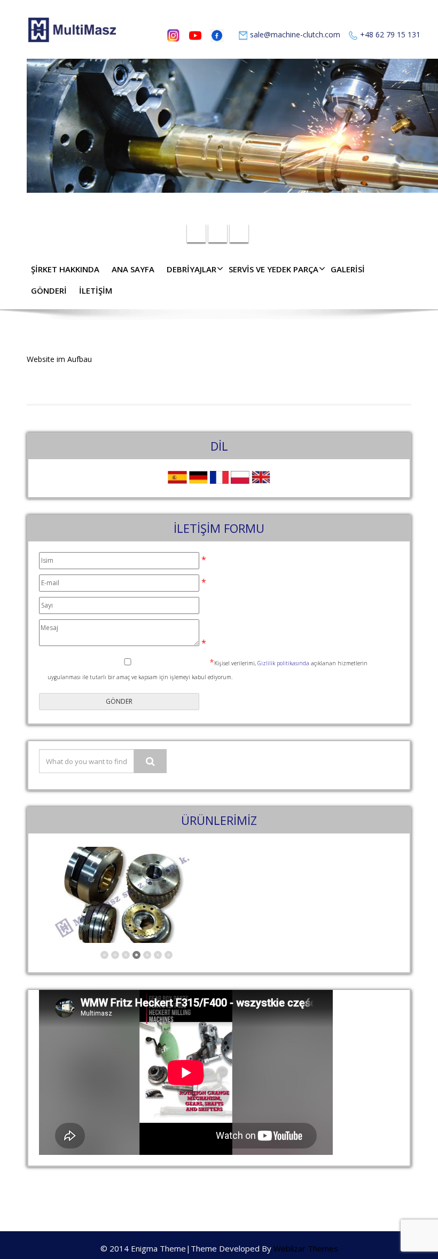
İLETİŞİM (95, 290)
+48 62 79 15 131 (390, 34)
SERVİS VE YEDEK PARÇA (273, 269)
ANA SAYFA (133, 269)
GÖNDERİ (49, 290)
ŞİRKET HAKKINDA (65, 269)
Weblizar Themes (305, 1248)
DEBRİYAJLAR (191, 269)
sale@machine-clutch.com (295, 34)
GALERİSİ (348, 269)
